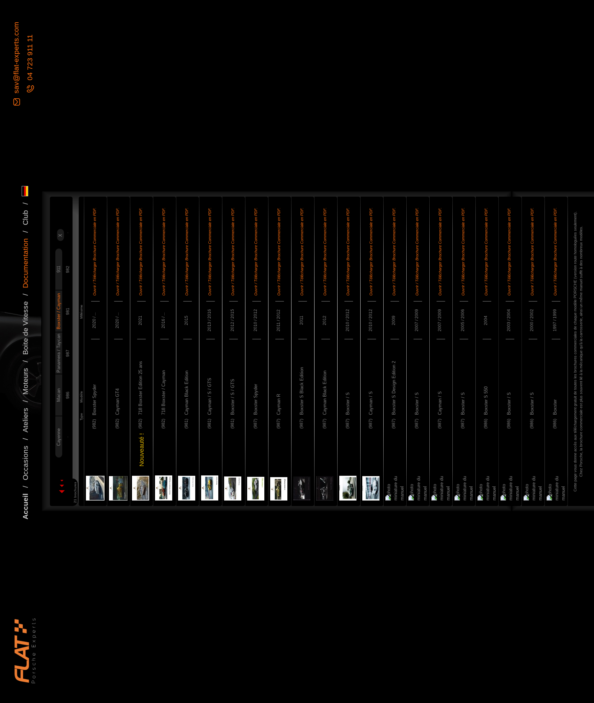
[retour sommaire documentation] (61, 486)
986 (67, 395)
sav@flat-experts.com (16, 59)
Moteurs (25, 381)
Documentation (25, 263)
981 (67, 311)
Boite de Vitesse (25, 328)
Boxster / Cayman (58, 311)
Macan (58, 395)
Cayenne (58, 437)
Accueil (25, 506)
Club (25, 217)
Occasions (25, 463)
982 (67, 269)
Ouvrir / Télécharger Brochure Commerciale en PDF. (94, 252)
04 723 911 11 (30, 59)
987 (67, 353)
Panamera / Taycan (58, 353)
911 (58, 269)
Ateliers (25, 420)
